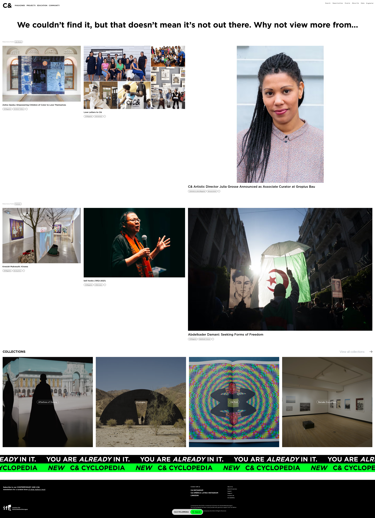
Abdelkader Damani (204, 339)
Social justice (17, 270)
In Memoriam (98, 285)
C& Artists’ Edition (19, 109)
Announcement (212, 191)
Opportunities (338, 3)
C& (7, 5)
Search (327, 3)
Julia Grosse (18, 42)
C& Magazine (7, 109)
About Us (355, 3)
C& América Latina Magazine (197, 191)
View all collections (352, 351)
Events (347, 3)
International (98, 116)
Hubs (363, 3)
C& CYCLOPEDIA (123, 468)
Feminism (18, 204)
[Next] (371, 352)
